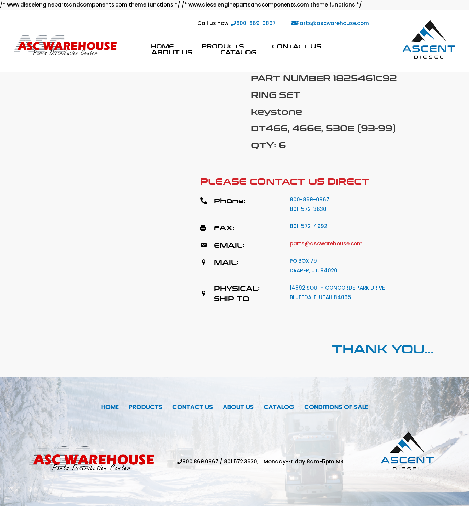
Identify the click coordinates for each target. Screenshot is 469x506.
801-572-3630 (308, 209)
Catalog (238, 52)
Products (223, 46)
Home (162, 46)
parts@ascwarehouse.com (326, 243)
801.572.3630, (244, 461)
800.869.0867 (200, 461)
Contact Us (296, 46)
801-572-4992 (308, 226)
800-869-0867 (256, 23)
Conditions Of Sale (336, 407)
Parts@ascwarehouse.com (333, 23)
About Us (172, 52)
